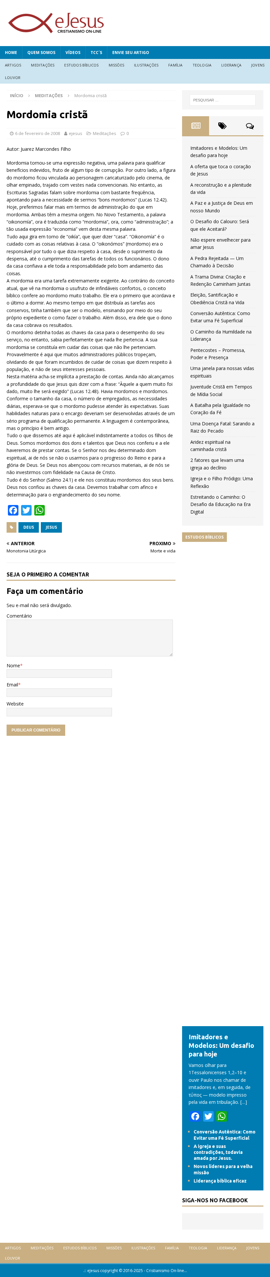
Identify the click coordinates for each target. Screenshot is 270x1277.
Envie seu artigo (130, 52)
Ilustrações (146, 65)
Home (11, 52)
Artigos (13, 65)
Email (12, 684)
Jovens (257, 65)
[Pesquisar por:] (222, 100)
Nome (13, 665)
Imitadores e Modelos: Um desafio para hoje (221, 1045)
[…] (243, 1102)
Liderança (231, 65)
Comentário (19, 616)
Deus (28, 527)
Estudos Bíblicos (81, 65)
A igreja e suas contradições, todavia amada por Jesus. (218, 1152)
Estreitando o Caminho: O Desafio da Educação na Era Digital (220, 504)
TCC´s (96, 52)
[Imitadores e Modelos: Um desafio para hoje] (222, 1022)
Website (15, 704)
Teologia (202, 65)
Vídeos (73, 52)
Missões (116, 65)
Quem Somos (41, 52)
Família (175, 65)
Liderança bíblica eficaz (220, 1181)
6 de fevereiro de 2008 (37, 133)
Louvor (12, 77)
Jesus (51, 527)
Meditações (42, 65)
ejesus (75, 133)
